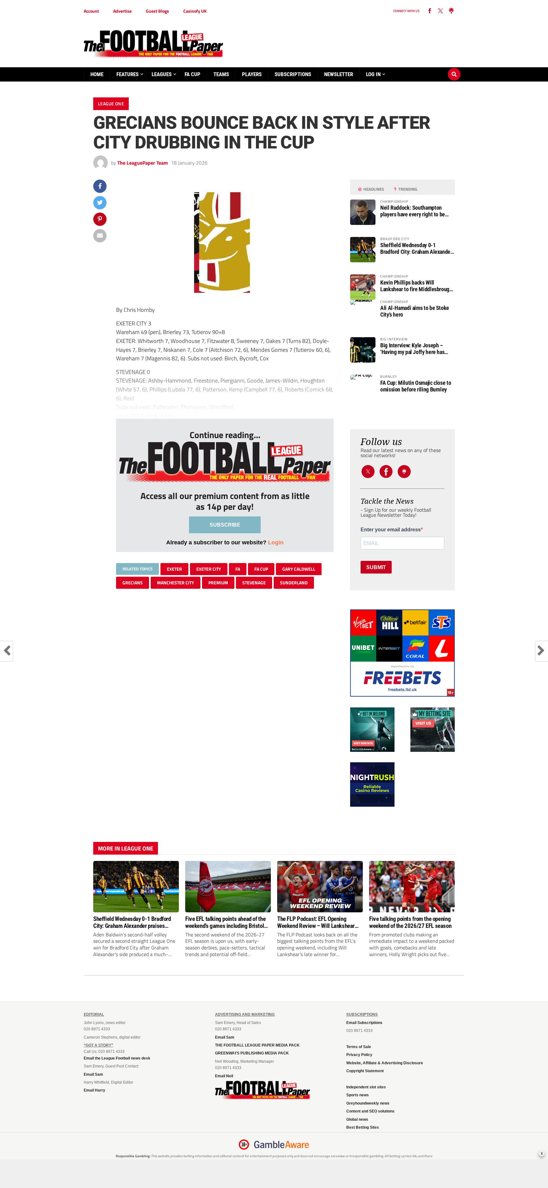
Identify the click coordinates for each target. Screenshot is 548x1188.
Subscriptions (293, 74)
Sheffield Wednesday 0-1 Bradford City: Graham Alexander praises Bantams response (416, 248)
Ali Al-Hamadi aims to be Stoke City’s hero (414, 311)
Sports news (357, 1095)
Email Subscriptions (364, 1023)
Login (276, 542)
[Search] (454, 68)
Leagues (162, 74)
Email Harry (94, 1090)
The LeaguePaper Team (142, 163)
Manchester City (175, 582)
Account (91, 11)
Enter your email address (391, 529)
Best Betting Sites (362, 1127)
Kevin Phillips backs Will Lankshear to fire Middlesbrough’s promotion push (417, 285)
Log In (373, 74)
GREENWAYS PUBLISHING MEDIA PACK (252, 1053)
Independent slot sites (366, 1087)
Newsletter (338, 74)
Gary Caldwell (298, 569)
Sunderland (294, 582)
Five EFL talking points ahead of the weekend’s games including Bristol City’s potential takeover (225, 922)
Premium (218, 582)
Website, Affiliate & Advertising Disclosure (384, 1063)
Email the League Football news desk (117, 1058)
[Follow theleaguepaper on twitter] (440, 11)
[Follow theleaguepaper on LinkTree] (451, 11)
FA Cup (192, 74)
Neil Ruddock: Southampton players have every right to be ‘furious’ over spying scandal (412, 211)
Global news (357, 1119)
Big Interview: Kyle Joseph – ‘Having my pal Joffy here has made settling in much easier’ (412, 348)
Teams (221, 74)
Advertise (122, 11)
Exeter (174, 569)
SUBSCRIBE (225, 525)
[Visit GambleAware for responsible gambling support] (281, 1144)
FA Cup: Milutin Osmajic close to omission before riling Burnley (415, 386)
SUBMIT (376, 567)
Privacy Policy (359, 1055)
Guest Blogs (157, 11)
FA (237, 569)
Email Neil (224, 1076)
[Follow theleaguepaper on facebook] (429, 11)
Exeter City (208, 569)
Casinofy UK (194, 11)
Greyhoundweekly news (367, 1103)
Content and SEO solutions (370, 1111)
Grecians (132, 582)
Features (127, 74)
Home (96, 74)
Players (252, 74)
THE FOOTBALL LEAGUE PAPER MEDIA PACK (257, 1045)
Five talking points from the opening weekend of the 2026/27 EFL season (410, 922)
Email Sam (93, 1074)
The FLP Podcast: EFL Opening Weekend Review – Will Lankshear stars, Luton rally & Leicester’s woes (318, 922)
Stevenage (254, 582)
